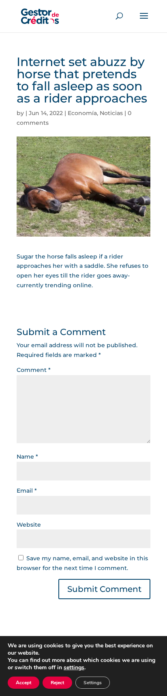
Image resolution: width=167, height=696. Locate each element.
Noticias (111, 113)
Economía (82, 113)
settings (74, 667)
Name (27, 456)
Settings (93, 682)
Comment (34, 370)
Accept (23, 682)
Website (29, 524)
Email (27, 490)
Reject (57, 682)
